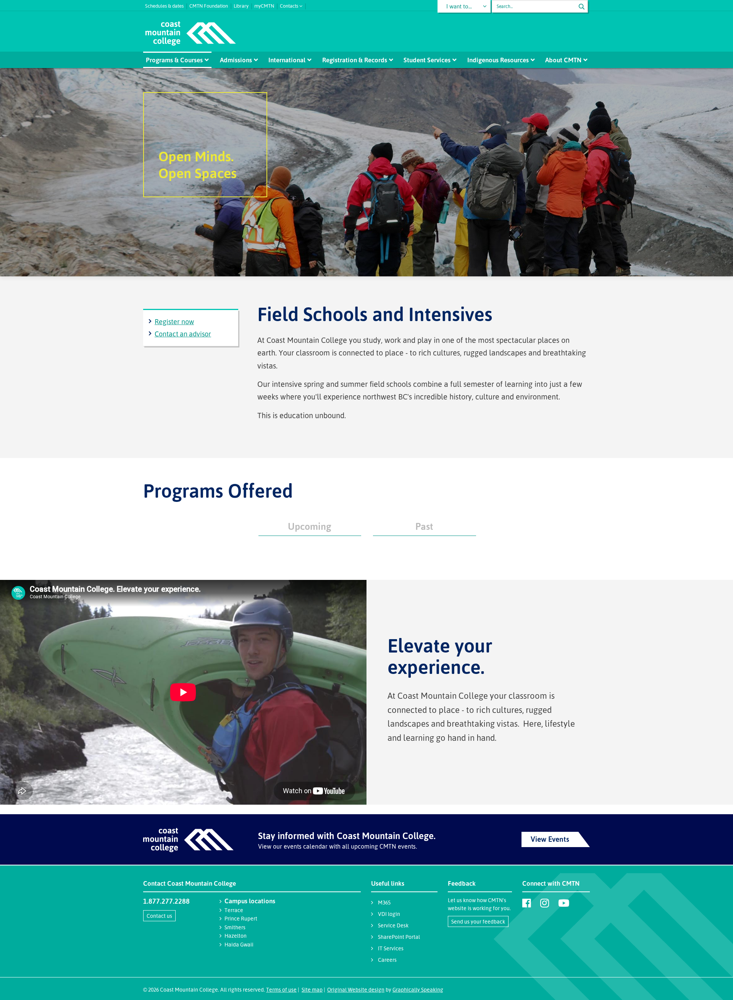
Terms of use (281, 989)
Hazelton (235, 935)
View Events (550, 839)
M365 (384, 902)
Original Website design (355, 989)
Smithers (234, 927)
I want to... (459, 6)
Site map (312, 989)
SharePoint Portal (399, 936)
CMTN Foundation (208, 5)
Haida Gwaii (238, 944)
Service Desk (393, 925)
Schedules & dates (164, 5)
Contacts (289, 5)
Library (241, 5)
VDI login (389, 914)
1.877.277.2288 (166, 901)
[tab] (310, 525)
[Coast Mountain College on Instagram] (544, 903)
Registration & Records (354, 60)
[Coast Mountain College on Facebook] (526, 903)
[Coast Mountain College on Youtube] (563, 903)
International (286, 60)
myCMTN (264, 5)
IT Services (391, 948)
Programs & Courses (174, 60)
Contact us (159, 915)
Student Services (427, 60)
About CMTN (563, 60)
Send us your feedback (478, 921)
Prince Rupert (240, 918)
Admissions (236, 60)
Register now (174, 321)
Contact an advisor (183, 334)
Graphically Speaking (417, 989)
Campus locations (249, 901)
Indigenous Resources (498, 60)
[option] (366, 172)
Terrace (233, 910)
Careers (387, 959)
